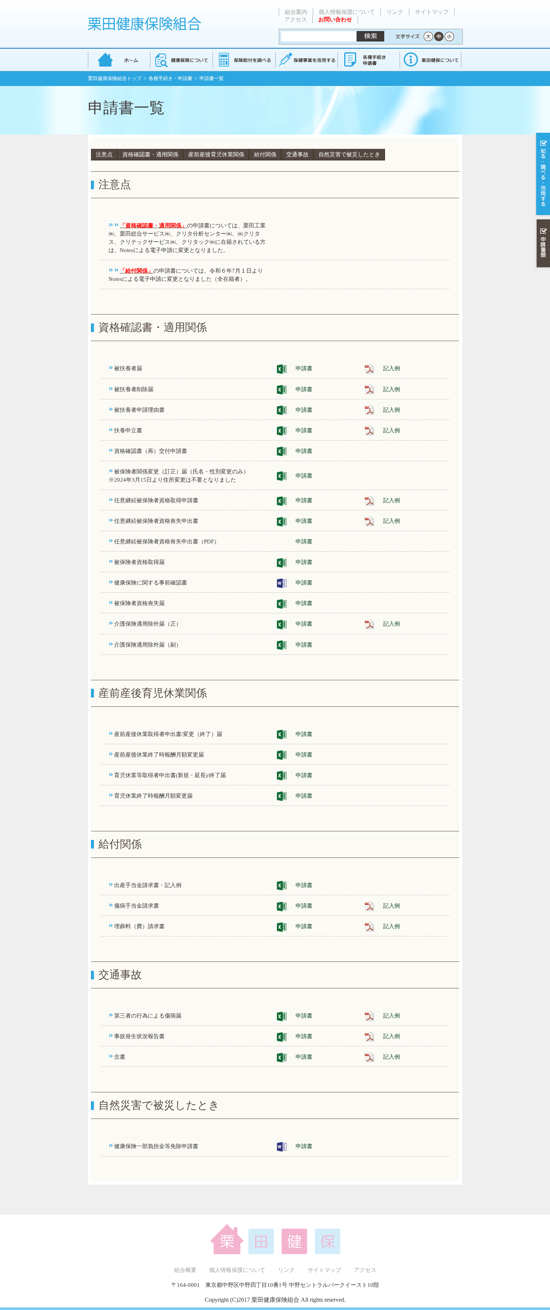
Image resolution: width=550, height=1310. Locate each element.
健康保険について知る (181, 60)
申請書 (304, 368)
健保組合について (430, 60)
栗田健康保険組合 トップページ (119, 60)
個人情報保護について (347, 12)
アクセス (295, 19)
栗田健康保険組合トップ (114, 78)
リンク (394, 12)
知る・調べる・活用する (542, 174)
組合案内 (296, 12)
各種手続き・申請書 (368, 60)
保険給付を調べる (244, 60)
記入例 (391, 368)
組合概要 (185, 1270)
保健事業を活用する (306, 60)
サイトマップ (432, 12)
